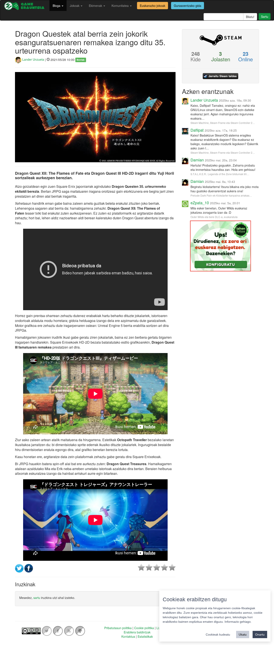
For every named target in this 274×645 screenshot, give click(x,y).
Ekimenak (96, 5)
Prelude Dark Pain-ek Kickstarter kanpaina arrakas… (221, 195)
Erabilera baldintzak (137, 632)
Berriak (81, 59)
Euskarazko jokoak (152, 5)
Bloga (57, 5)
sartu (36, 597)
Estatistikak (145, 636)
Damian (197, 159)
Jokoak (75, 5)
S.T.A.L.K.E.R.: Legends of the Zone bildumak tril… (220, 174)
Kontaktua (128, 636)
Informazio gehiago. (238, 621)
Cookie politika (144, 628)
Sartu (264, 16)
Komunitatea (121, 5)
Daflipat (197, 130)
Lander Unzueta (32, 59)
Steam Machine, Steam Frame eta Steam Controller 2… (223, 123)
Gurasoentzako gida (187, 5)
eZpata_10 (200, 202)
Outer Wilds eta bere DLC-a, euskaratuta (214, 217)
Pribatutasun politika (118, 628)
